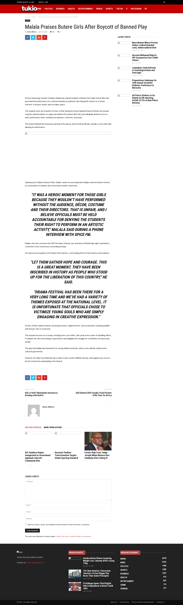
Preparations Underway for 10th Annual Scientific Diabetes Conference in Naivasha (144, 84)
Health (71, 9)
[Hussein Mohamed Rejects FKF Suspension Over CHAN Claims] (124, 58)
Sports (109, 9)
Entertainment (85, 9)
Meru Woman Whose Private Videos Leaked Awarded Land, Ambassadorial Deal (145, 45)
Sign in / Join (43, 2)
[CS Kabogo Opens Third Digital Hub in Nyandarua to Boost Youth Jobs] (75, 586)
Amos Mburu (31, 32)
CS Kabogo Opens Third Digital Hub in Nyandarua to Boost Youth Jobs (98, 586)
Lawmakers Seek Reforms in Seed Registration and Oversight (144, 70)
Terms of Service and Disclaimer (142, 602)
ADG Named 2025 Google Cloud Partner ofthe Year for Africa (94, 394)
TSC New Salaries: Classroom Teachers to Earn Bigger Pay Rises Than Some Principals (96, 573)
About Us (114, 602)
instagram (136, 9)
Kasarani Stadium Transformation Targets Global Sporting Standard (66, 455)
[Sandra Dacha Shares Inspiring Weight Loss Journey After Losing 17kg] (75, 561)
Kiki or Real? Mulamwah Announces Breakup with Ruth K (41, 394)
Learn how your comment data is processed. (73, 536)
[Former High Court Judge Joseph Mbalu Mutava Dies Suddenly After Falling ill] (98, 441)
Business (60, 9)
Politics (49, 9)
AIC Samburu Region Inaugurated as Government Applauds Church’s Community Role (38, 456)
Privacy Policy (124, 602)
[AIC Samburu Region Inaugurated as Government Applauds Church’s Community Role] (38, 441)
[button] (164, 2)
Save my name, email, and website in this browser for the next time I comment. (59, 525)
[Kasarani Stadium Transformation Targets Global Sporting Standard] (68, 441)
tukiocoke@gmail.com (35, 562)
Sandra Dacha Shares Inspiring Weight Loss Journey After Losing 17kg (98, 560)
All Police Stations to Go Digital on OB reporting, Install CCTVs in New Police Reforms (145, 99)
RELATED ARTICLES (33, 427)
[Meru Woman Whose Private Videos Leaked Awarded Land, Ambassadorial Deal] (124, 45)
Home (38, 9)
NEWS (34, 17)
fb (146, 9)
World (99, 9)
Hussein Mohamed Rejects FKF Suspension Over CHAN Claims (145, 57)
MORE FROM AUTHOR (52, 427)
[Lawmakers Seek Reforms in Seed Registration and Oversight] (124, 71)
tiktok (119, 9)
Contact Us (160, 602)
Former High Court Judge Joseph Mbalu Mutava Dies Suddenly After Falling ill (97, 455)
